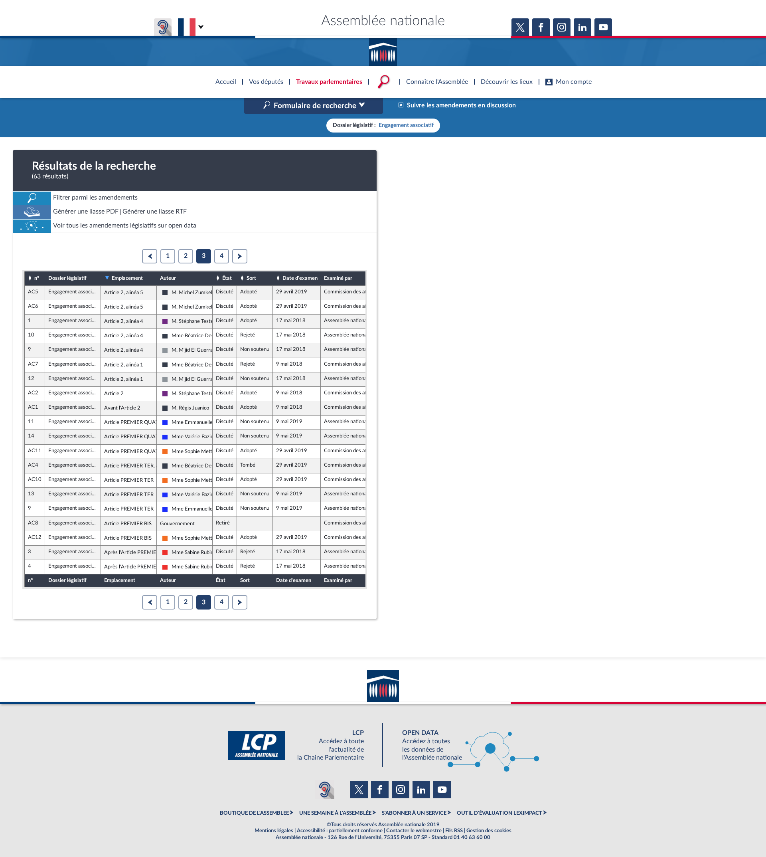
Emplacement (127, 278)
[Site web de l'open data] (463, 745)
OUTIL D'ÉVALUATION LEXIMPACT (499, 813)
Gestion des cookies (488, 830)
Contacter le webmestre (414, 830)
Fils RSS (454, 830)
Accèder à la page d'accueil (383, 49)
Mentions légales (274, 830)
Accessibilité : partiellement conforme (340, 830)
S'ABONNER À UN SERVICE (414, 813)
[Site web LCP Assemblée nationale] (302, 745)
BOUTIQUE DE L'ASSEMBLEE (254, 813)
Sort (251, 278)
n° (36, 278)
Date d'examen (300, 278)
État (227, 278)
